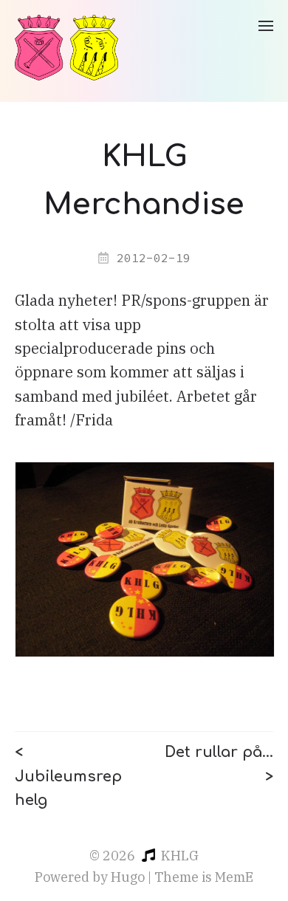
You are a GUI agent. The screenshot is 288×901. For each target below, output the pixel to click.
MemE (234, 877)
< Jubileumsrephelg (68, 776)
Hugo (128, 877)
